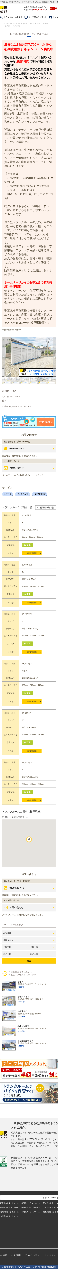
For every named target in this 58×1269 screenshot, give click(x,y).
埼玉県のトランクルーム (31, 1203)
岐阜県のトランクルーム (31, 1207)
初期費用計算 (32, 553)
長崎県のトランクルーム (31, 1212)
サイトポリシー (51, 1255)
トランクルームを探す (13, 17)
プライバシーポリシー (32, 1255)
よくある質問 (15, 1255)
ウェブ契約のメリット (37, 17)
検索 (29, 961)
